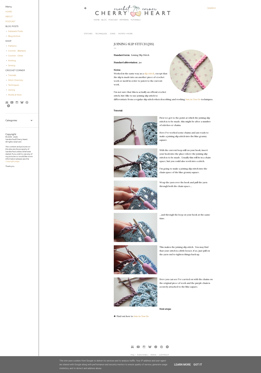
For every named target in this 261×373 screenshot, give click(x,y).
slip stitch (149, 73)
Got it (197, 364)
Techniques (13, 85)
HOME (8, 11)
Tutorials (136, 20)
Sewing (11, 65)
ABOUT (9, 16)
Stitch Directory (15, 80)
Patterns (124, 20)
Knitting (12, 60)
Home (97, 20)
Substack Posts (15, 31)
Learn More (182, 364)
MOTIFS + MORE (125, 33)
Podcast (113, 20)
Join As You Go (193, 99)
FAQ (132, 355)
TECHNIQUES (101, 33)
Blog (104, 20)
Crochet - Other (15, 55)
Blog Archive (14, 36)
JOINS (112, 33)
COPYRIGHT (164, 355)
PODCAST (10, 21)
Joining (11, 90)
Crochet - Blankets (17, 51)
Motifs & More (15, 95)
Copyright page (12, 161)
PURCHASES (142, 355)
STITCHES (88, 33)
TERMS (153, 355)
